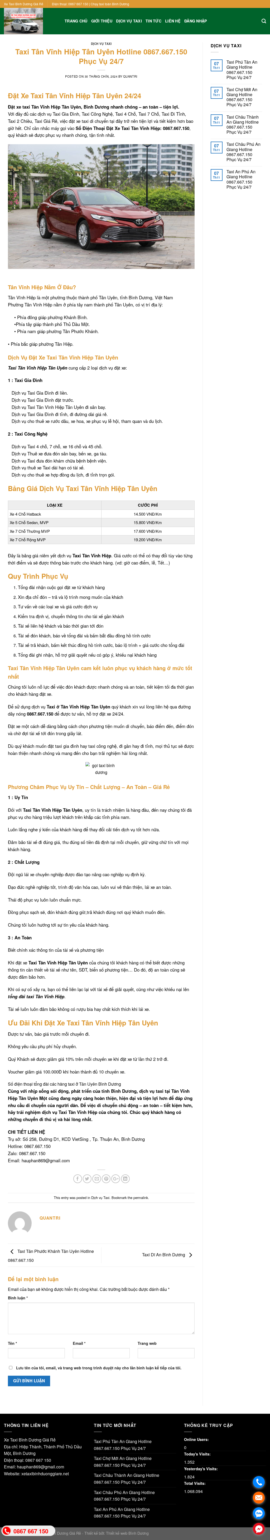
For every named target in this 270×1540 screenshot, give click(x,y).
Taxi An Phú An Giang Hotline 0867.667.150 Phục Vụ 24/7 (240, 179)
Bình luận (18, 1297)
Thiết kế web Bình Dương (127, 1533)
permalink (140, 1197)
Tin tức (153, 21)
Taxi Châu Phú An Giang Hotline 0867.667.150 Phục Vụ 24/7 (243, 152)
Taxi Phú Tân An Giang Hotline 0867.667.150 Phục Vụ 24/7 (241, 69)
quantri (130, 76)
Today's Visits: (198, 1454)
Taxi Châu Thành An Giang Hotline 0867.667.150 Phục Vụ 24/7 (242, 124)
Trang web (147, 1343)
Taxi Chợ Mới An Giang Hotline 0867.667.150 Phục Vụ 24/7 (241, 97)
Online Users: (197, 1439)
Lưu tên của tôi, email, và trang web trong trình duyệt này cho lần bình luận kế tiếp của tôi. (98, 1367)
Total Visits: (195, 1483)
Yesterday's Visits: (201, 1468)
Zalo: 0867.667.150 (26, 1153)
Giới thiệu (102, 21)
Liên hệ (173, 21)
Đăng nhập (195, 21)
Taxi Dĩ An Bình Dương (164, 1255)
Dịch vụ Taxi (129, 21)
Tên (12, 1343)
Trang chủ (76, 21)
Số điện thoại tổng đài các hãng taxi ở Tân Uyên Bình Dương (64, 1084)
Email (79, 1343)
